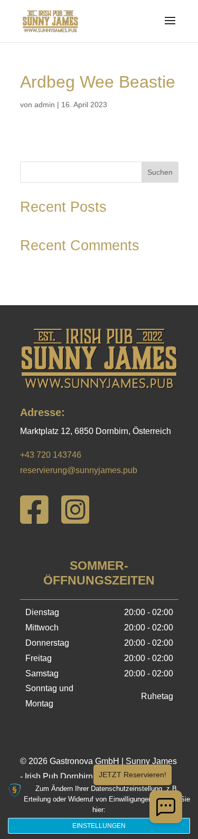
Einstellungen (99, 825)
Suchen (160, 172)
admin (44, 104)
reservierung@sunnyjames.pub (78, 470)
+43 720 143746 (50, 454)
